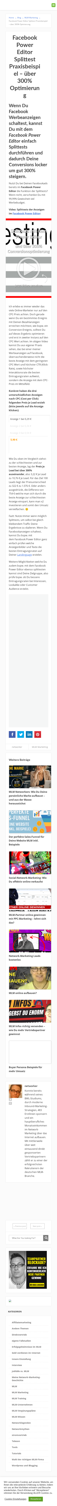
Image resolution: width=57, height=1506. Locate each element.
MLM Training (19, 1398)
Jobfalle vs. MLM (20, 1371)
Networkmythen (20, 1429)
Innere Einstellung (21, 1359)
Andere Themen (20, 1328)
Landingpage (24, 554)
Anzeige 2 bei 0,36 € (20, 425)
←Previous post (19, 1226)
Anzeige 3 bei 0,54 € (20, 432)
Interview (17, 1365)
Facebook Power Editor (26, 213)
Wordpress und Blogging (25, 1465)
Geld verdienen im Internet (26, 1352)
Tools (14, 1447)
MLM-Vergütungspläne (24, 1410)
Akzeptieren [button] (35, 1499)
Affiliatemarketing (21, 1322)
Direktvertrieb (19, 1334)
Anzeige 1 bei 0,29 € (20, 418)
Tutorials (16, 1453)
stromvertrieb (19, 1435)
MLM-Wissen (18, 1416)
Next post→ (37, 1226)
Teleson (16, 1441)
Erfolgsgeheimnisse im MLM (26, 1346)
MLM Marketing (40, 747)
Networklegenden (21, 1422)
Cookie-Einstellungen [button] (15, 1499)
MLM (14, 1386)
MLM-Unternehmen (22, 1404)
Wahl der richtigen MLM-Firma (28, 1459)
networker (17, 747)
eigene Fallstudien (21, 1340)
